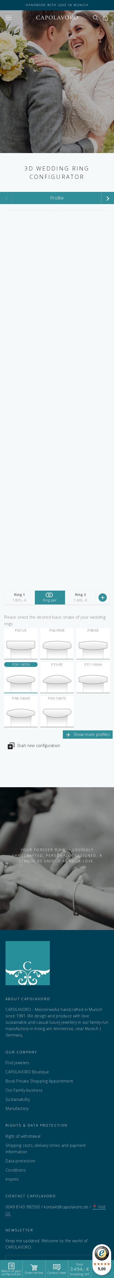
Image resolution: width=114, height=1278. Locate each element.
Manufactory (17, 1108)
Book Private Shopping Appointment (39, 1081)
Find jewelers (18, 1062)
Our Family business (24, 1090)
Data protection (20, 1160)
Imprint (12, 1179)
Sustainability (18, 1099)
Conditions (16, 1170)
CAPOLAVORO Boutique (27, 1071)
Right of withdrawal (23, 1136)
